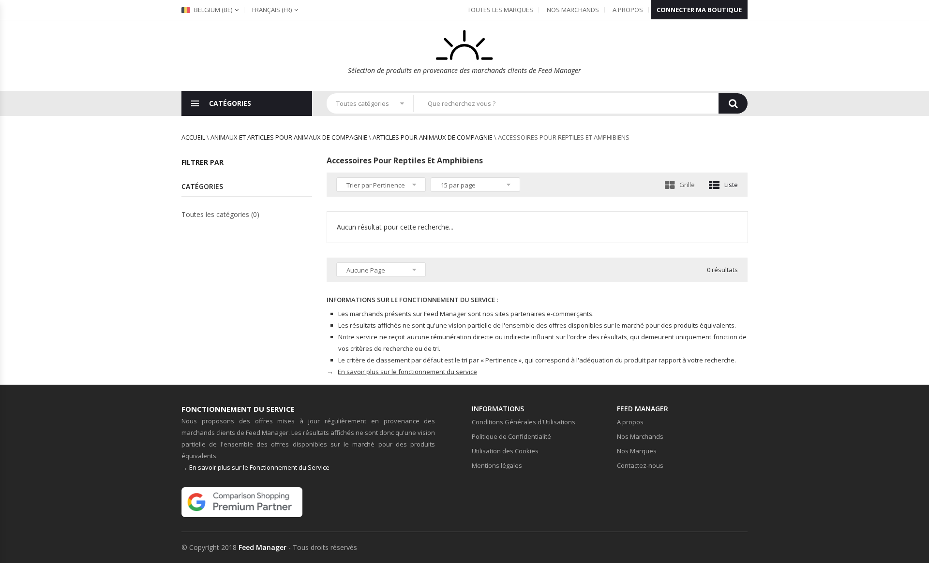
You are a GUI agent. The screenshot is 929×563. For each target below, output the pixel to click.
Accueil (193, 137)
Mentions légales (497, 465)
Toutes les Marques (500, 9)
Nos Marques (637, 451)
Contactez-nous (640, 465)
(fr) (272, 9)
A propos (628, 9)
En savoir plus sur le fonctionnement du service (407, 371)
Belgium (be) (212, 9)
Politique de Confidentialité (511, 436)
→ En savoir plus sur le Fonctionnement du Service (255, 467)
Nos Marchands (573, 9)
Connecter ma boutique (699, 9)
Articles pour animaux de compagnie (433, 137)
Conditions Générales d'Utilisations (523, 422)
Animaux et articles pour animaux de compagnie (288, 137)
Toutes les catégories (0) (220, 214)
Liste (731, 184)
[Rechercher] (733, 103)
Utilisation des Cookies (505, 451)
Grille (687, 184)
